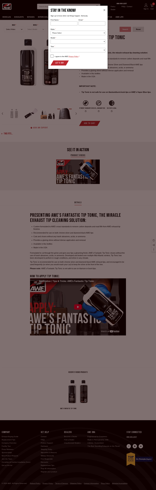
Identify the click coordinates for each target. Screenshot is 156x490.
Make (53, 29)
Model (53, 38)
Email (81, 20)
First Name (55, 20)
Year (53, 46)
